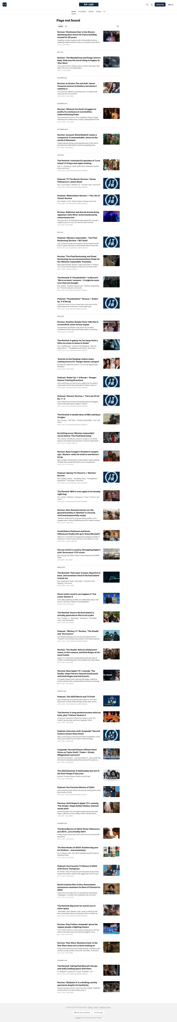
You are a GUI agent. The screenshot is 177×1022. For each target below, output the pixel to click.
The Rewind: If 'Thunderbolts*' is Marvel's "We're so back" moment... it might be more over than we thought (78, 280)
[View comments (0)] (73, 47)
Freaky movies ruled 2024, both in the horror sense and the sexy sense (78, 835)
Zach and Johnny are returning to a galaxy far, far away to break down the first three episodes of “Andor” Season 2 (77, 384)
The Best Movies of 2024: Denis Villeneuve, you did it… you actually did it (78, 830)
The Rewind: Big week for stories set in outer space (76, 907)
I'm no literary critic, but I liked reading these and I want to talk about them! (78, 854)
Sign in (170, 4)
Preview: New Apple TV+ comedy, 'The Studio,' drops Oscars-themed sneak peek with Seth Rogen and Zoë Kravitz (77, 673)
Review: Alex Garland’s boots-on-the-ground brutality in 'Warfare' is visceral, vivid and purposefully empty (76, 513)
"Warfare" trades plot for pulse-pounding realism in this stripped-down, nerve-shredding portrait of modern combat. (78, 519)
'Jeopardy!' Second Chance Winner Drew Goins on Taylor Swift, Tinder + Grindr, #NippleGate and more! (77, 752)
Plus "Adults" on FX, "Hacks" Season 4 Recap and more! (76, 201)
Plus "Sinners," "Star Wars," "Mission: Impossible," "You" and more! (78, 421)
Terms (96, 1007)
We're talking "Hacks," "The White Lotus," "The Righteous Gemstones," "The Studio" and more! (77, 479)
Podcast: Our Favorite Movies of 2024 (75, 787)
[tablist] (62, 26)
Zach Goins (66, 44)
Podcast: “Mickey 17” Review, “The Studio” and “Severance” (78, 632)
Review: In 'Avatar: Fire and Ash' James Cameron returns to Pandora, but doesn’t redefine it (77, 86)
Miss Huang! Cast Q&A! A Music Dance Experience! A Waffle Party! (78, 556)
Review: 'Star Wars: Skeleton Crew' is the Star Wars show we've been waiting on (77, 944)
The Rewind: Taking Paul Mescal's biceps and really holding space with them (77, 967)
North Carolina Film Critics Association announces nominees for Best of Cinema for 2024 (78, 887)
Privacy (90, 1007)
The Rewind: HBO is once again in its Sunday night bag (78, 492)
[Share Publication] (152, 4)
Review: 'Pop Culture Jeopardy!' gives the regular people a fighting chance (77, 925)
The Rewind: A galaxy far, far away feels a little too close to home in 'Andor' (77, 341)
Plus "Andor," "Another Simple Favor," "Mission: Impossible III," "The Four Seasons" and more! (78, 287)
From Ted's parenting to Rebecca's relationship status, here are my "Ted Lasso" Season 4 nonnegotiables (78, 601)
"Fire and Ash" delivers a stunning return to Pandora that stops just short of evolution (77, 93)
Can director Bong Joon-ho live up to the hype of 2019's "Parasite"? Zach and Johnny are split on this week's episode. (78, 638)
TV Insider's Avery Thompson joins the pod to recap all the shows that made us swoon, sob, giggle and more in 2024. (78, 873)
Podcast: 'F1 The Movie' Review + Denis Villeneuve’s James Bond (76, 180)
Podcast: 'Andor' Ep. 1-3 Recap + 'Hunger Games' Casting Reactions (76, 378)
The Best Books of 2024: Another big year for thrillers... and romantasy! (77, 848)
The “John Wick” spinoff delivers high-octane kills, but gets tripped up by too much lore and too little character (77, 221)
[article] (88, 39)
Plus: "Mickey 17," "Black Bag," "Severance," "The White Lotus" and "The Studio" (76, 619)
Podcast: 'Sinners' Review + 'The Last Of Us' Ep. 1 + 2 (78, 397)
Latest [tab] (61, 26)
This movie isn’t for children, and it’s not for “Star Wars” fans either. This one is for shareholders (78, 67)
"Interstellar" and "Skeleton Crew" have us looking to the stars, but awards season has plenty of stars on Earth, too (77, 912)
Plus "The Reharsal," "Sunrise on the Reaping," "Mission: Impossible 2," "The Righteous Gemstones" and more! (77, 347)
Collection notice (105, 1007)
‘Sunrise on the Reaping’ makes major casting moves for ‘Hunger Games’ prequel (78, 360)
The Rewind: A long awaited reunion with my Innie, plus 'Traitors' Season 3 (79, 713)
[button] (73, 11)
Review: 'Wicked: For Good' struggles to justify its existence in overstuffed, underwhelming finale (76, 112)
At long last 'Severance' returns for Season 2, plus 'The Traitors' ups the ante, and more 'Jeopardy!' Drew (76, 719)
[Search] (147, 4)
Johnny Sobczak (82, 170)
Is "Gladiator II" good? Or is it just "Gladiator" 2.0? (75, 971)
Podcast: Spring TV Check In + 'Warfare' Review (76, 474)
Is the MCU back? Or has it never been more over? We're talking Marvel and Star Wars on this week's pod (77, 305)
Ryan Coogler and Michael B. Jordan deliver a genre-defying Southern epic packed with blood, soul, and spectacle (78, 461)
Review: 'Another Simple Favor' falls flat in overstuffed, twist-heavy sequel (77, 323)
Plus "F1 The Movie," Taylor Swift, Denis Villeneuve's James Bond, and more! (78, 167)
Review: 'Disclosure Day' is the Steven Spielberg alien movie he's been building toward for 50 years (77, 35)
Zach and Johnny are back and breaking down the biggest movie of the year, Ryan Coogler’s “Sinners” (77, 403)
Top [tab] (66, 26)
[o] (111, 635)
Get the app (98, 1012)
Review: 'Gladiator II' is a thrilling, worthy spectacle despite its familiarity (77, 983)
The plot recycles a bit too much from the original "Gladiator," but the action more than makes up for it (79, 989)
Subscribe (160, 4)
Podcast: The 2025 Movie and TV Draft (76, 697)
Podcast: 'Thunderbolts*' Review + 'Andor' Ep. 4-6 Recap (77, 300)
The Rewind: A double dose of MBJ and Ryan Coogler (78, 416)
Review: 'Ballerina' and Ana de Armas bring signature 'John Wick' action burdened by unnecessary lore (78, 215)
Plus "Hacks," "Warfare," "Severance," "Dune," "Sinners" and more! (78, 498)
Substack (78, 1018)
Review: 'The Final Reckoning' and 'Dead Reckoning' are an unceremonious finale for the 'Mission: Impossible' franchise (78, 259)
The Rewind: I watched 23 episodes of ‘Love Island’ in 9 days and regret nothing (78, 161)
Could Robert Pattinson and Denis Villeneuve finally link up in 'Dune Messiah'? (78, 532)
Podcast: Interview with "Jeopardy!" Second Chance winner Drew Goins (78, 732)
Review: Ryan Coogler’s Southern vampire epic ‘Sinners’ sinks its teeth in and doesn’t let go (78, 454)
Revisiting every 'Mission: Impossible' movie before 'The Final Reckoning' (75, 434)
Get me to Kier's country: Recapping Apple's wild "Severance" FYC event (78, 551)
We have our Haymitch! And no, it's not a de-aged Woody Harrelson (77, 365)
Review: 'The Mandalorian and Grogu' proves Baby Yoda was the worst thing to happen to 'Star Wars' (78, 60)
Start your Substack (83, 1012)
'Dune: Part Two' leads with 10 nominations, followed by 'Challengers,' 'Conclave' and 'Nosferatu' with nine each (77, 894)
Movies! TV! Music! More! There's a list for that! (73, 776)
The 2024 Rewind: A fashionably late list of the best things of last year (78, 772)
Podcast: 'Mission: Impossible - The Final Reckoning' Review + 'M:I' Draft (77, 239)
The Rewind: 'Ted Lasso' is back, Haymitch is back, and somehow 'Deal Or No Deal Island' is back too (78, 575)
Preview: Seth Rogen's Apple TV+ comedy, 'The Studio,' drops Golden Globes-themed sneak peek (78, 806)
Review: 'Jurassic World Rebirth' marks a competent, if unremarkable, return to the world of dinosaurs (77, 137)
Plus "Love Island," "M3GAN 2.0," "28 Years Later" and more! (78, 185)
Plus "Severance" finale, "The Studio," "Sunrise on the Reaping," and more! (76, 582)
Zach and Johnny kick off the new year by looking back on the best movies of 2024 (79, 791)
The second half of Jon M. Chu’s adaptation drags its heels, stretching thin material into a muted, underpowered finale (78, 118)
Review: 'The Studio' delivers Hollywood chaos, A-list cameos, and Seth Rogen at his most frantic (78, 652)
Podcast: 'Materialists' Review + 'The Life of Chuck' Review (78, 197)
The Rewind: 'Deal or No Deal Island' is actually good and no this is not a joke (75, 613)
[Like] (58, 73)
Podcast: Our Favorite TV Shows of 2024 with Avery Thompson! (77, 867)
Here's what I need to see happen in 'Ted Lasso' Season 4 (76, 595)
